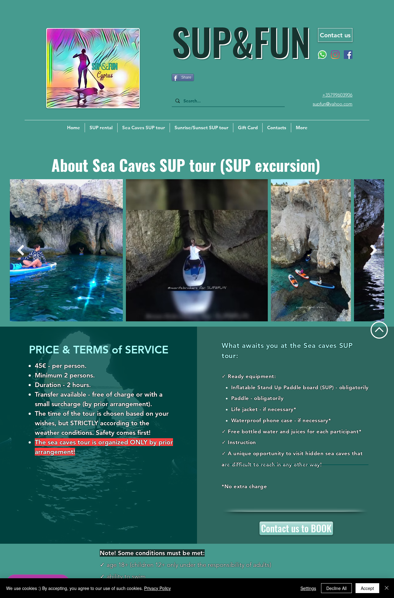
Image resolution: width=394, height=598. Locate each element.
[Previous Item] (20, 250)
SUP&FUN (241, 41)
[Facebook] (348, 54)
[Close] (386, 588)
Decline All (336, 588)
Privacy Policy (157, 588)
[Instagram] (335, 54)
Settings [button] (308, 588)
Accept (367, 588)
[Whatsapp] (322, 54)
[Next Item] (373, 250)
